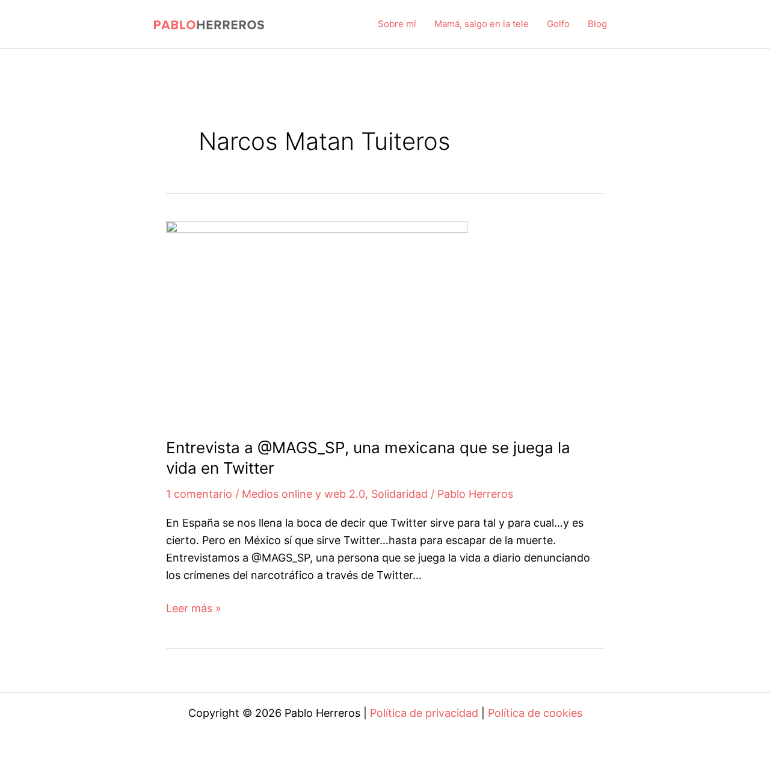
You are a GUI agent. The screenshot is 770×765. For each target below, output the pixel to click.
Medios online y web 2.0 (303, 494)
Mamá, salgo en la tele (481, 23)
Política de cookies (535, 713)
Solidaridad (399, 494)
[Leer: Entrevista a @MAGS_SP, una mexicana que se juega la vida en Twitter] (316, 320)
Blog (597, 23)
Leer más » (193, 609)
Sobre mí (397, 23)
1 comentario (199, 494)
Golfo (558, 23)
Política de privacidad (424, 713)
